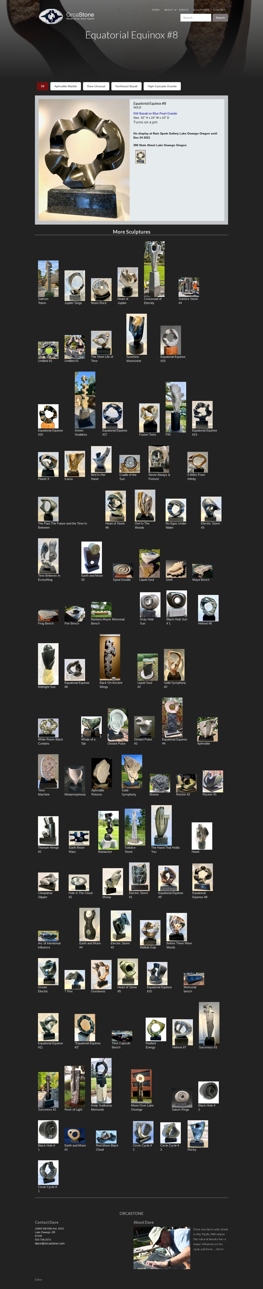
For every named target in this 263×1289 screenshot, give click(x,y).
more (220, 1249)
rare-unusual (96, 86)
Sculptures (201, 9)
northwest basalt (126, 86)
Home (156, 9)
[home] (68, 16)
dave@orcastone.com (50, 1243)
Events (183, 9)
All (42, 86)
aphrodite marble (65, 86)
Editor (38, 1279)
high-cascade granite (162, 86)
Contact (219, 9)
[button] (169, 10)
